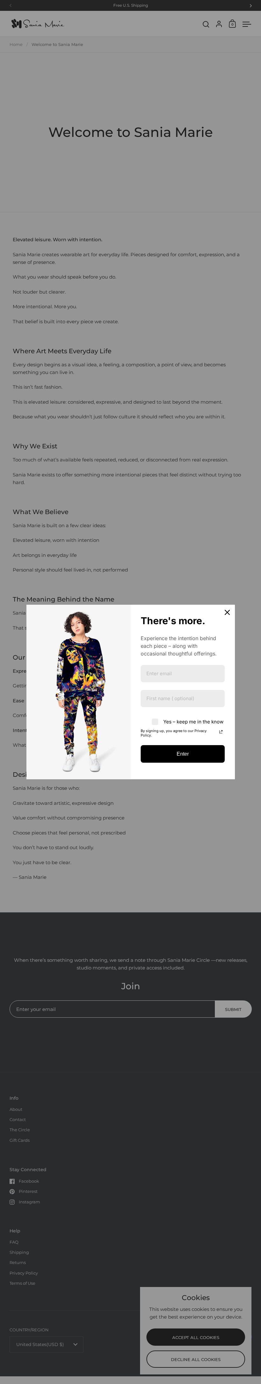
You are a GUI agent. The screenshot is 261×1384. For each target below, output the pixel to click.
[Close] (227, 612)
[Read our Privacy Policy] (221, 732)
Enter (183, 754)
